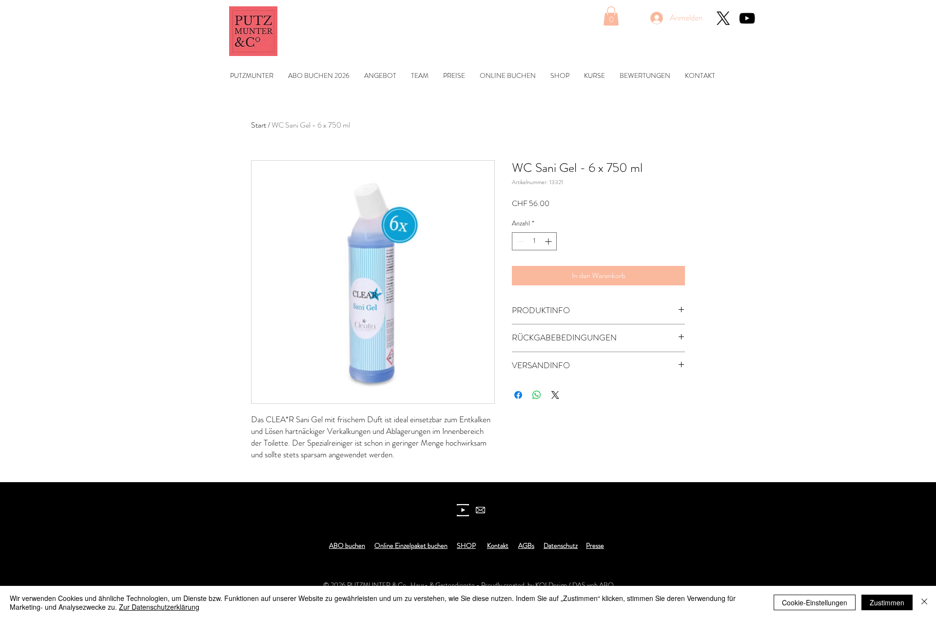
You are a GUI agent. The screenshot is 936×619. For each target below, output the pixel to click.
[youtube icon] (463, 510)
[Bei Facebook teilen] (518, 395)
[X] (723, 18)
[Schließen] (924, 602)
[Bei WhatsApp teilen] (537, 395)
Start (258, 125)
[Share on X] (555, 395)
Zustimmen (887, 602)
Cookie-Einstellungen (814, 602)
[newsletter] (480, 510)
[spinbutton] (534, 241)
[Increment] (549, 241)
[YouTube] (747, 18)
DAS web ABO (593, 585)
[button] (611, 15)
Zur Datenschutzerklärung (159, 607)
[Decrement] (519, 241)
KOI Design (551, 585)
